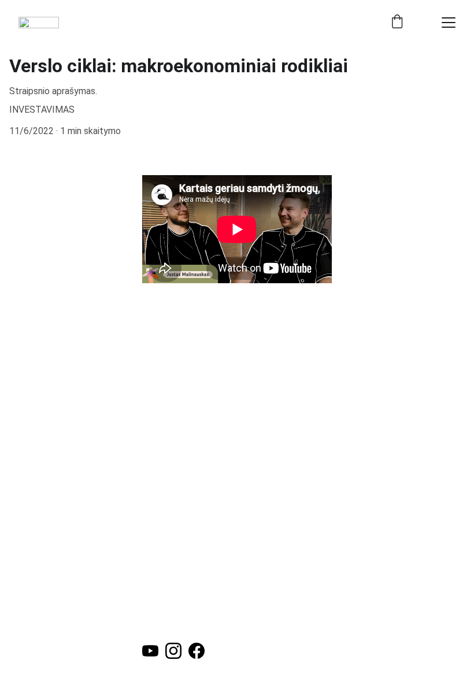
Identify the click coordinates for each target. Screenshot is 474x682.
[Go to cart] (397, 22)
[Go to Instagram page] (173, 651)
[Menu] (449, 22)
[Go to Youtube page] (150, 651)
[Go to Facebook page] (196, 651)
